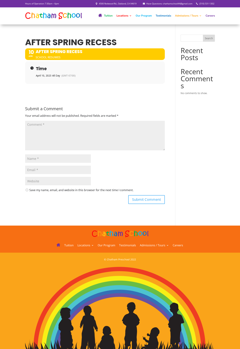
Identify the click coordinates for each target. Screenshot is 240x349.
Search (209, 38)
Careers (210, 15)
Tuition (108, 15)
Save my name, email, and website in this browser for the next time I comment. (81, 190)
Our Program (144, 15)
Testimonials (163, 15)
